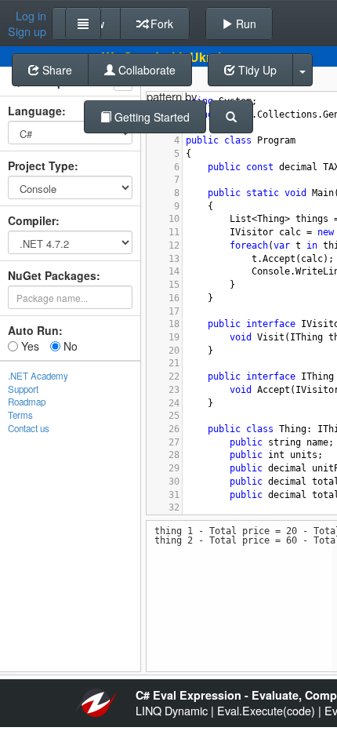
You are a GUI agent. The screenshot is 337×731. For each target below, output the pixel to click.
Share (55, 70)
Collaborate (145, 70)
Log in (31, 16)
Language (35, 110)
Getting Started (150, 117)
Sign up (27, 31)
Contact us (28, 428)
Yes (28, 346)
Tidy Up (256, 70)
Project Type (41, 165)
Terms (20, 415)
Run (244, 23)
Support (23, 389)
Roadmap (26, 401)
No (69, 346)
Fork (160, 23)
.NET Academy (38, 375)
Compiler (32, 220)
